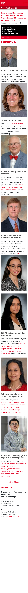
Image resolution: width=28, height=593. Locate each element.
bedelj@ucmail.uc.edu (13, 516)
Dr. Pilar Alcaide (17, 124)
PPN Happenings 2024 (9, 20)
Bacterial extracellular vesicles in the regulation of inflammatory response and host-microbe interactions (13, 349)
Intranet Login (14, 482)
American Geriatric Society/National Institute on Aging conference (14, 187)
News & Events (6, 18)
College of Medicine (10, 7)
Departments (6, 13)
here (20, 254)
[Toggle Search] (21, 3)
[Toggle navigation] (25, 3)
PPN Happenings (19, 18)
